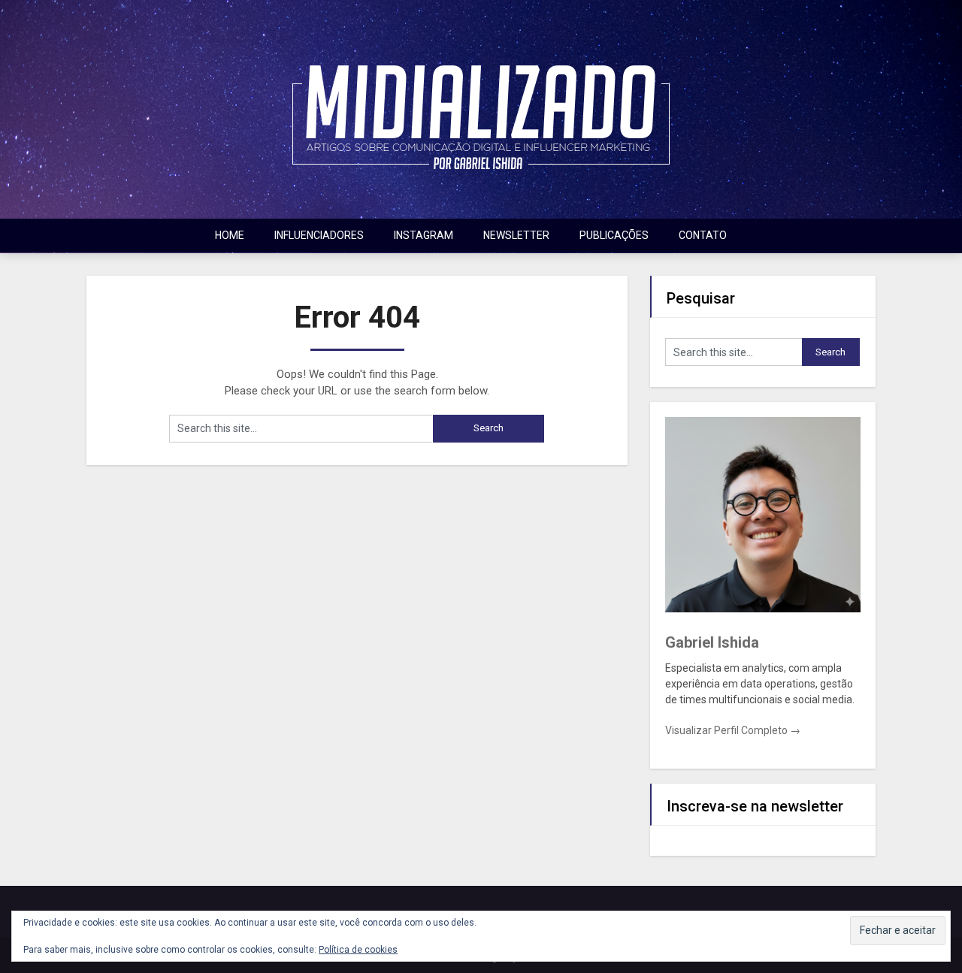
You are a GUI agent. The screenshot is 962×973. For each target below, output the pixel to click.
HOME (229, 235)
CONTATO (703, 235)
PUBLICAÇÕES (614, 235)
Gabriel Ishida (712, 642)
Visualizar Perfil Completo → (732, 730)
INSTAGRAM (423, 235)
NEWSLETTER (516, 235)
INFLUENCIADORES (319, 235)
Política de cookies (358, 949)
